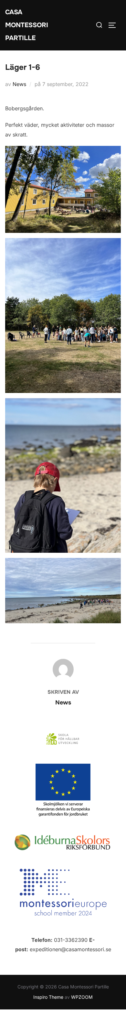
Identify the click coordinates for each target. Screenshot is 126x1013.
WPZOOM (82, 997)
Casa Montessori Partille (26, 25)
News (19, 84)
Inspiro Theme (48, 997)
